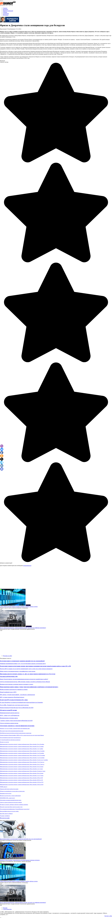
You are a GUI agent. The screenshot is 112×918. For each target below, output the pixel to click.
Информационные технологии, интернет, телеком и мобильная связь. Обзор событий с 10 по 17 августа (22, 764)
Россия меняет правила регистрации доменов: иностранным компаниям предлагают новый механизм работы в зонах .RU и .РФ (35, 666)
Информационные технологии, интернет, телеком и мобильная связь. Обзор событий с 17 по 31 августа (22, 762)
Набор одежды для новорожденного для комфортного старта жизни (17, 671)
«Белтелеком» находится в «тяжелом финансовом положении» (17, 725)
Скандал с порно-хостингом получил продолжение (11, 802)
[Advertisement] (45, 578)
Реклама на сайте (7, 655)
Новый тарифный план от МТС (8, 692)
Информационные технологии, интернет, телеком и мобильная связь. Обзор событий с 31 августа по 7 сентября (24, 759)
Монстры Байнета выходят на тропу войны (9, 811)
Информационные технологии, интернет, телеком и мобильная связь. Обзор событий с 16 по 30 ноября (22, 744)
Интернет (5, 9)
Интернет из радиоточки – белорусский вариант (10, 795)
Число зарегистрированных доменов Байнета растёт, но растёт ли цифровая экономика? (23, 627)
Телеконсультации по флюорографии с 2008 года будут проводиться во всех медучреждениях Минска (22, 735)
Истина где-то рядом (4, 742)
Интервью (5, 15)
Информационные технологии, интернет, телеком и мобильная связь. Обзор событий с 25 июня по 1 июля (22, 771)
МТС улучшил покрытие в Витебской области (12, 697)
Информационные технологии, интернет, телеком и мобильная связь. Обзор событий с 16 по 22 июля (21, 766)
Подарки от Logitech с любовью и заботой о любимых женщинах (14, 804)
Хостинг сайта (108, 916)
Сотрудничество (7, 909)
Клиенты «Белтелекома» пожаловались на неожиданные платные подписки (20, 860)
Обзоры (5, 12)
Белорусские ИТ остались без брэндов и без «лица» (14, 699)
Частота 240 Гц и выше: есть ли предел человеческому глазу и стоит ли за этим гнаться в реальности (26, 668)
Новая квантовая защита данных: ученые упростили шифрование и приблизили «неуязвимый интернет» (29, 687)
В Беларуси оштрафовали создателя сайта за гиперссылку (12, 791)
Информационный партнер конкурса (9, 712)
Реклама (5, 907)
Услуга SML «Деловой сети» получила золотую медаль (14, 705)
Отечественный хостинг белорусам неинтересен (10, 737)
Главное (5, 8)
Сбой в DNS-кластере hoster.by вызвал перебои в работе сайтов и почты (19, 606)
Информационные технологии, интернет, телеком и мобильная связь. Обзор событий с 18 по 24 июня (21, 773)
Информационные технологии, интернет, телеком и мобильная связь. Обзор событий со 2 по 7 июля (21, 768)
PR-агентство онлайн (4, 818)
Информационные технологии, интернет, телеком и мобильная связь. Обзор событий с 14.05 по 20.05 (21, 784)
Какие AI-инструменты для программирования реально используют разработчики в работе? (24, 679)
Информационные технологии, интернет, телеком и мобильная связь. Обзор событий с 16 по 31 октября (22, 751)
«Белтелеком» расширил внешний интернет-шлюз (10, 800)
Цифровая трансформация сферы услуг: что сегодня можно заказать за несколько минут (23, 663)
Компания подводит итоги (5, 793)
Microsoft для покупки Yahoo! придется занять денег (11, 806)
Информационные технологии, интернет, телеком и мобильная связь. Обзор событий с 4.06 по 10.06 (21, 777)
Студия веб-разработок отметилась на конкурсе (10, 739)
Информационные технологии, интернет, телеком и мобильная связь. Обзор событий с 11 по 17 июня (21, 775)
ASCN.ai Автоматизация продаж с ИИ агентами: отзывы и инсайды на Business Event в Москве (25, 681)
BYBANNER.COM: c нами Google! (7, 797)
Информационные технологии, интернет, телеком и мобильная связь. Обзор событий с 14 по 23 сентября (22, 755)
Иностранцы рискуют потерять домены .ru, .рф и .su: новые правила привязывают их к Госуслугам (27, 674)
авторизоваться (27, 565)
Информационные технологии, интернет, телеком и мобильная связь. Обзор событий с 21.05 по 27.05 (21, 782)
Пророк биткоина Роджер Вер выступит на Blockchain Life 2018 (16, 707)
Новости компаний (8, 10)
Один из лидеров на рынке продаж (9, 723)
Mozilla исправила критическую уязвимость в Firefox (14, 689)
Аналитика (6, 13)
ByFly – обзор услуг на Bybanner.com (9, 715)
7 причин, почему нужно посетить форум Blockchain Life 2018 (16, 720)
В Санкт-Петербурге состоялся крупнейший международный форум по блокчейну (21, 702)
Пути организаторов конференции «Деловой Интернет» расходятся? (14, 809)
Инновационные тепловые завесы (9, 718)
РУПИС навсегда (3, 786)
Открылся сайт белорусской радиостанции (9, 789)
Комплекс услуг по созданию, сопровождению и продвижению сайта (15, 728)
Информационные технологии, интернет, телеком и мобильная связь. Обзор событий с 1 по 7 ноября (21, 748)
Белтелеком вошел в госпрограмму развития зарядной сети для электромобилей (22, 661)
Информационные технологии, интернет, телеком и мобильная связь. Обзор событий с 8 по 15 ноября (22, 746)
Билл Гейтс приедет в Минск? (6, 813)
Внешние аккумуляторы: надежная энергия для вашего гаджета (16, 684)
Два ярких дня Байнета (5, 815)
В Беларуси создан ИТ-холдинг (8, 710)
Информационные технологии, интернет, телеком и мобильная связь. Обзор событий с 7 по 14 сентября (22, 757)
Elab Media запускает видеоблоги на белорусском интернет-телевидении (15, 733)
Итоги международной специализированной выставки (11, 730)
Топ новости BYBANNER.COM (8, 676)
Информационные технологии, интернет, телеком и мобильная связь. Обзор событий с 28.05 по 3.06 (21, 780)
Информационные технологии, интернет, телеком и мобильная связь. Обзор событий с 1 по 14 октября (22, 753)
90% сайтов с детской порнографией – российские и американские (17, 694)
